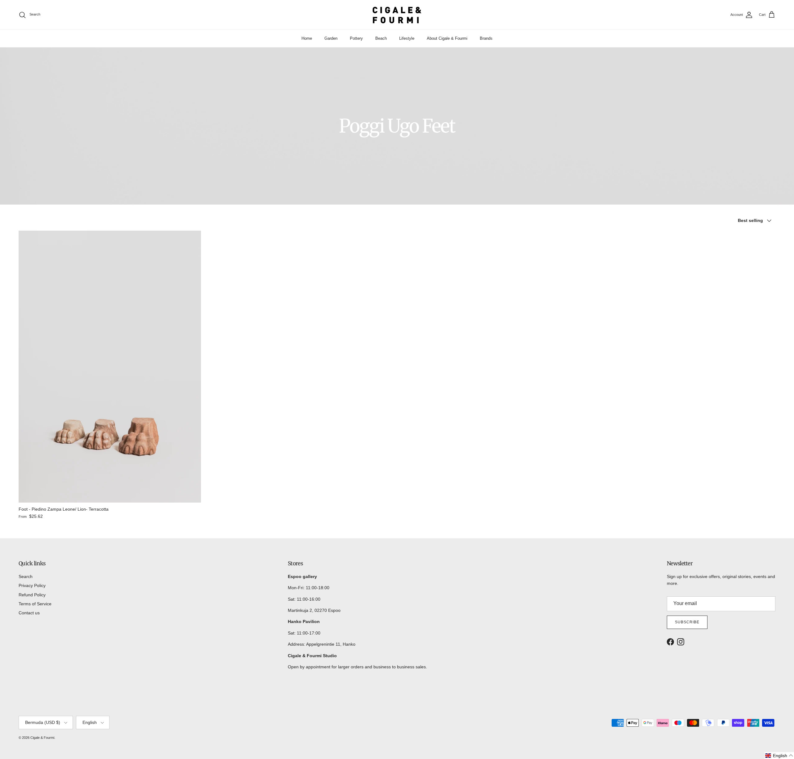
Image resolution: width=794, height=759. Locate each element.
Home (306, 38)
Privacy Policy (32, 585)
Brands (486, 38)
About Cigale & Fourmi (447, 38)
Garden (330, 38)
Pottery (356, 38)
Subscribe (687, 622)
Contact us (29, 612)
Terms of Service (35, 603)
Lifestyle (406, 38)
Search (26, 576)
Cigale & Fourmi (42, 737)
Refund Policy (32, 594)
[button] (779, 755)
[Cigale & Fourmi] (397, 14)
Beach (381, 38)
